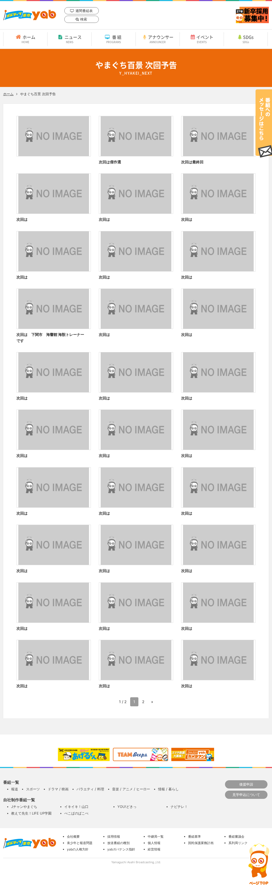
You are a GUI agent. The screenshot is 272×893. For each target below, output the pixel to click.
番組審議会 (236, 836)
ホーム (28, 39)
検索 (83, 19)
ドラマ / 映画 (58, 789)
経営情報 (154, 849)
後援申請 (246, 784)
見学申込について (246, 794)
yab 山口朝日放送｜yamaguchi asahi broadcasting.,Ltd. (29, 15)
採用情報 (113, 836)
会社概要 (73, 836)
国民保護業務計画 (201, 843)
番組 (114, 39)
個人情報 (154, 843)
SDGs (248, 39)
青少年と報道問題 (79, 843)
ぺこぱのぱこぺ (76, 813)
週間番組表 (84, 11)
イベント (204, 39)
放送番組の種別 (118, 843)
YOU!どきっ (127, 806)
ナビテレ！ (179, 806)
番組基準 (194, 836)
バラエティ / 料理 (90, 789)
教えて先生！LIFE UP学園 (31, 813)
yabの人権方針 (77, 849)
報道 (14, 789)
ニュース (73, 39)
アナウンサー (160, 39)
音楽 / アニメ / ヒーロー (131, 789)
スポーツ (33, 789)
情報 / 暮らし (168, 789)
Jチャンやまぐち (24, 806)
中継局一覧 (156, 836)
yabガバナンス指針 (121, 849)
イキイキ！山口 (76, 806)
